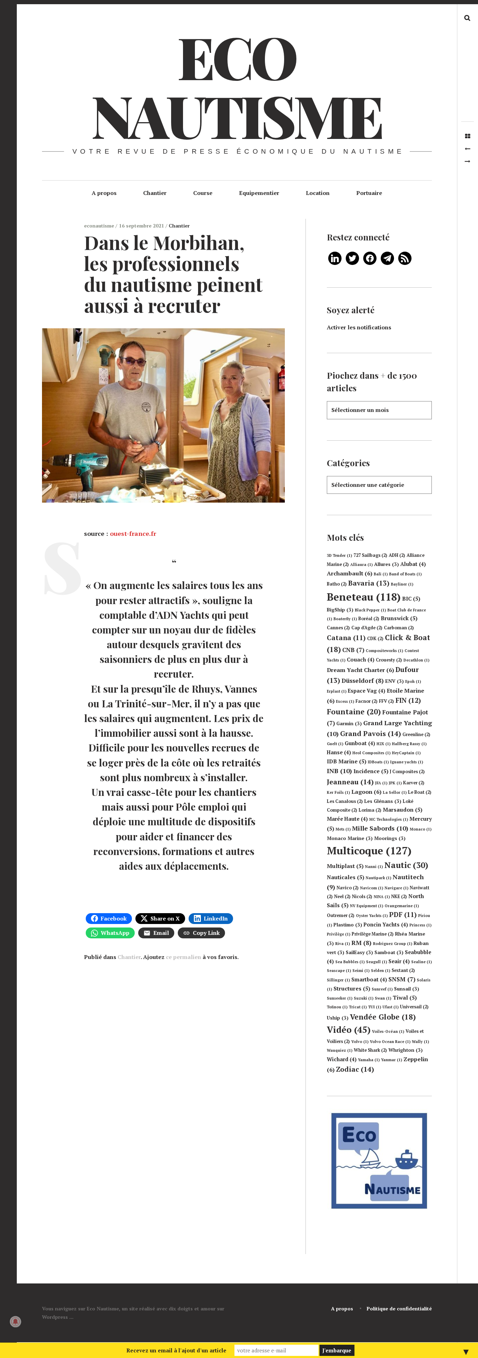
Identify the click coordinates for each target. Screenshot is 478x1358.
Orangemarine (402, 905)
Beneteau (364, 596)
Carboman (399, 628)
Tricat (358, 1006)
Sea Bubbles (350, 961)
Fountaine (354, 711)
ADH (397, 555)
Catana (346, 638)
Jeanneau (350, 781)
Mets (343, 829)
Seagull (376, 961)
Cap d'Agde (366, 628)
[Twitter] (352, 257)
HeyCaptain (406, 752)
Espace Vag (366, 690)
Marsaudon (402, 809)
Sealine (421, 961)
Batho (337, 584)
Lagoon (366, 792)
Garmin (349, 723)
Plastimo (347, 925)
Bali (381, 574)
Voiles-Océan (388, 1031)
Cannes (338, 628)
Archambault (349, 573)
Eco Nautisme (236, 85)
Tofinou (337, 1006)
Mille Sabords (380, 828)
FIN (408, 700)
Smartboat (369, 979)
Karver (413, 783)
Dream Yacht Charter (360, 670)
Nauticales (345, 877)
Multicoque (369, 850)
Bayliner (402, 584)
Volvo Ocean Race (390, 1041)
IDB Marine (346, 761)
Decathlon (416, 660)
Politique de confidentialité (399, 1308)
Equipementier (259, 193)
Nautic (406, 865)
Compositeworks (384, 650)
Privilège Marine (373, 934)
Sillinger (338, 980)
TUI (374, 1006)
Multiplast (345, 865)
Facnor (367, 701)
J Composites (407, 772)
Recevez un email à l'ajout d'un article (176, 1350)
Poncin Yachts (386, 924)
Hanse (339, 752)
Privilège (338, 934)
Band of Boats (405, 574)
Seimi (361, 970)
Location (318, 193)
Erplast (336, 691)
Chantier (155, 193)
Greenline (416, 734)
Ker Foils (338, 792)
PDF (403, 914)
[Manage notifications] (15, 1321)
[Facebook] (370, 257)
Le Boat (419, 792)
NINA (382, 896)
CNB (353, 650)
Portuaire (369, 193)
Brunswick (399, 618)
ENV (394, 681)
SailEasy (359, 952)
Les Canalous (345, 801)
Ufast (390, 1006)
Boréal (368, 619)
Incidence (370, 771)
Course (202, 193)
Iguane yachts (406, 762)
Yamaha (369, 1059)
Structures (351, 988)
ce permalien (183, 957)
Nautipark (378, 877)
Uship (338, 1018)
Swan (383, 998)
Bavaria (368, 583)
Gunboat (360, 743)
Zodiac (355, 1069)
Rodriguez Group (392, 943)
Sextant (403, 970)
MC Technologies (388, 819)
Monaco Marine (350, 838)
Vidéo (349, 1029)
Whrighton (405, 1050)
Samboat (388, 952)
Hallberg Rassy (409, 743)
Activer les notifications (359, 327)
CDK (375, 639)
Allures (386, 564)
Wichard (342, 1059)
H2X (384, 743)
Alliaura (361, 564)
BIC (411, 598)
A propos (104, 193)
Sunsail (406, 989)
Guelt (335, 743)
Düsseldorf (363, 681)
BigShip (340, 610)
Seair (399, 961)
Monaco (420, 829)
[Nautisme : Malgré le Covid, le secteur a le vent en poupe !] (467, 148)
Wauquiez (339, 1050)
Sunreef (382, 989)
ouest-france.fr (133, 533)
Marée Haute (347, 819)
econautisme (99, 225)
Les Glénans (382, 801)
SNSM (401, 979)
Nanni (374, 866)
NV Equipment (366, 905)
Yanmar (391, 1059)
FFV (386, 701)
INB (339, 770)
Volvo (359, 1041)
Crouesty (389, 660)
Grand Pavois (370, 733)
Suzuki (363, 998)
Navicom (371, 888)
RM (361, 943)
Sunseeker (339, 998)
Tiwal (405, 997)
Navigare (396, 888)
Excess (345, 701)
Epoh (413, 681)
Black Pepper (370, 610)
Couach (360, 659)
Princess (420, 925)
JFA (381, 782)
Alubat (413, 564)
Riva (342, 943)
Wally (420, 1041)
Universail (414, 1007)
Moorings (390, 838)
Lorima (370, 810)
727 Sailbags (370, 555)
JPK (395, 782)
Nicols (362, 896)
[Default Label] (335, 257)
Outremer (340, 915)
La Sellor (395, 792)
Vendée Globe (383, 1017)
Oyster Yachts (372, 915)
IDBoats (378, 762)
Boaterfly (345, 618)
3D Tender (339, 555)
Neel (342, 896)
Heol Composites (371, 752)
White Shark (370, 1050)
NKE (399, 896)
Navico (348, 888)
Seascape (339, 970)
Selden (380, 970)
